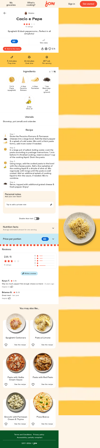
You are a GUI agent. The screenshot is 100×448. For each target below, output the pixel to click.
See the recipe (20, 345)
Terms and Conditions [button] (23, 434)
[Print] (46, 48)
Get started (88, 4)
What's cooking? (31, 4)
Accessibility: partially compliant (29, 437)
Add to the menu (13, 49)
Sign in (71, 4)
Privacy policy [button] (38, 434)
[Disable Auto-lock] (36, 218)
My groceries (11, 4)
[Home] (50, 3)
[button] (5, 13)
